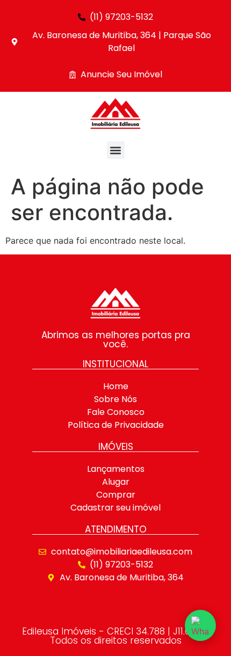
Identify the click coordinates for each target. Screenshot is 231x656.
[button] (116, 150)
